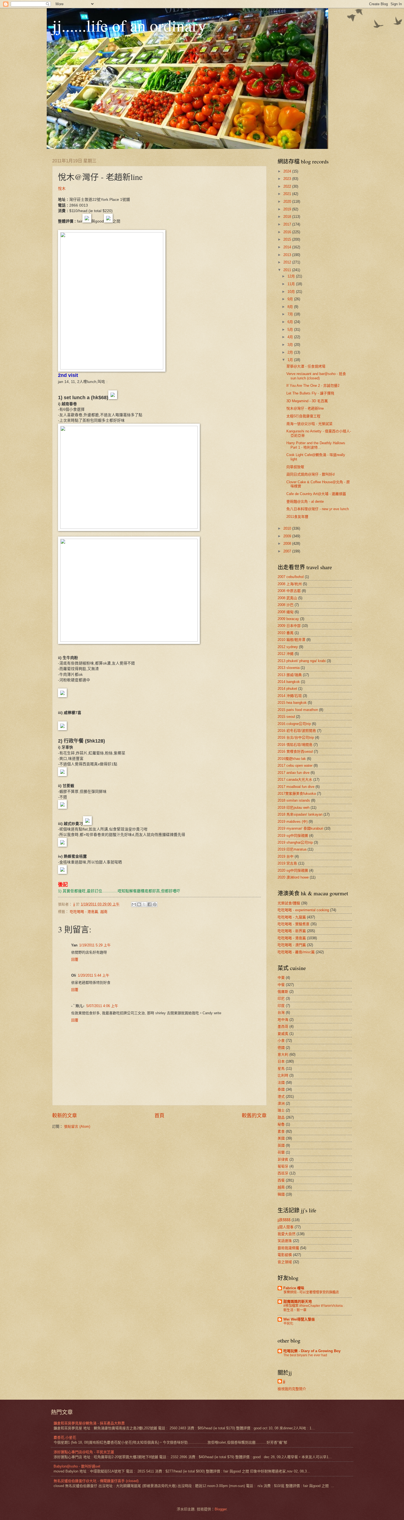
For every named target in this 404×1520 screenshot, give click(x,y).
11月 (291, 284)
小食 (281, 1040)
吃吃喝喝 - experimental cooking (303, 910)
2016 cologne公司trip (294, 724)
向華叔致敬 (295, 467)
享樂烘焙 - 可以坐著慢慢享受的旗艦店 (311, 1292)
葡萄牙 (283, 1166)
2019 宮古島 (287, 863)
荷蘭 (281, 1152)
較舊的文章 (254, 1115)
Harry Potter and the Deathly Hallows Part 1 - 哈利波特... (315, 445)
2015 (287, 239)
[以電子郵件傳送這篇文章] (134, 904)
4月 (290, 337)
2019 (287, 209)
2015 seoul (286, 717)
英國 (281, 1145)
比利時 (283, 1075)
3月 (290, 345)
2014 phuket (287, 689)
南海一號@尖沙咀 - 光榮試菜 (309, 424)
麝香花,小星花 (65, 1437)
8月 (290, 307)
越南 (103, 912)
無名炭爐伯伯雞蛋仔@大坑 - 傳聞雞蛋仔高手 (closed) (96, 1481)
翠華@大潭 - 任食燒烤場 (305, 366)
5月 (290, 329)
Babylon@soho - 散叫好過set (77, 1466)
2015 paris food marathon (298, 710)
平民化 (288, 1324)
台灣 (281, 1012)
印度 (281, 1006)
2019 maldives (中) (293, 821)
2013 (287, 255)
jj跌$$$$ (284, 1220)
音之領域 (285, 1262)
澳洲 (281, 1103)
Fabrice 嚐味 (293, 1288)
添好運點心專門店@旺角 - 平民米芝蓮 (84, 1452)
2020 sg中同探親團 (293, 870)
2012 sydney (288, 647)
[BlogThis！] (139, 904)
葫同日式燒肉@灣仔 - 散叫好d (310, 474)
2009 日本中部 (289, 626)
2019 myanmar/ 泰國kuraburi (300, 828)
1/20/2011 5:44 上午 (93, 975)
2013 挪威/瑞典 (290, 675)
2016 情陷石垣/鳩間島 (295, 745)
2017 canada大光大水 (295, 779)
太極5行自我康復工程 (303, 416)
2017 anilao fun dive (293, 773)
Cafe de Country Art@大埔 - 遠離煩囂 (316, 494)
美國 (281, 1138)
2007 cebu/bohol (291, 577)
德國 (281, 1048)
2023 (287, 179)
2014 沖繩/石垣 (290, 696)
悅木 (62, 189)
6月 (290, 322)
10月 (291, 292)
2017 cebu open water (295, 765)
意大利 (283, 1054)
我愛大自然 (286, 1234)
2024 (287, 171)
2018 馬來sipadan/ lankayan (300, 814)
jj (284, 1381)
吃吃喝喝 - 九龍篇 (292, 917)
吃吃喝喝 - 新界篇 (292, 931)
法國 (281, 1082)
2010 (287, 528)
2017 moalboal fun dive (296, 787)
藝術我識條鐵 (288, 1248)
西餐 (281, 1180)
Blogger (220, 1509)
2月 (290, 352)
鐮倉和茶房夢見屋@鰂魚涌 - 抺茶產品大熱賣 (89, 1423)
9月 (290, 299)
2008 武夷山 (287, 598)
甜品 (281, 1117)
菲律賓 (283, 1159)
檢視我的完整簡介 (292, 1389)
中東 (281, 978)
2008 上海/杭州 (290, 584)
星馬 (281, 1068)
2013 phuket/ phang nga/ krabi (302, 661)
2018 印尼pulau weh (293, 807)
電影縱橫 (285, 1255)
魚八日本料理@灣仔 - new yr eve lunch (317, 509)
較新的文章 (64, 1115)
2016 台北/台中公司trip (296, 737)
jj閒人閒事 (286, 1227)
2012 (287, 262)
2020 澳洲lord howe (293, 877)
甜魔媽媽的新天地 (297, 1301)
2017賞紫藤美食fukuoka (297, 793)
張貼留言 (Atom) (77, 1126)
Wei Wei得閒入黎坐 (299, 1319)
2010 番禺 (286, 633)
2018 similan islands (294, 800)
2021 (287, 194)
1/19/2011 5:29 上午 (95, 945)
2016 (287, 232)
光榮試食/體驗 (289, 903)
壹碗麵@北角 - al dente (305, 501)
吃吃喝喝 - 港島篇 (84, 912)
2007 (287, 551)
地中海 (283, 1020)
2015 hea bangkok (292, 703)
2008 (287, 543)
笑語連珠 (285, 1241)
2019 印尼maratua (292, 849)
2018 (287, 217)
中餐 (281, 985)
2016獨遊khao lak (292, 759)
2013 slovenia (289, 668)
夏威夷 (283, 1034)
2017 (287, 224)
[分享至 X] (144, 904)
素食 (281, 1131)
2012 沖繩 (286, 654)
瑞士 (281, 1110)
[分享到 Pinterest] (154, 904)
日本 (281, 1061)
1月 (290, 360)
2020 (287, 201)
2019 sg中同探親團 (293, 835)
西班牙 (283, 1173)
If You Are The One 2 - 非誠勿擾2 (312, 386)
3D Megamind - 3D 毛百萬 (307, 401)
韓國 (281, 1194)
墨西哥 (283, 1026)
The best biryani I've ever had (305, 1355)
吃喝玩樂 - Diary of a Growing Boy (312, 1351)
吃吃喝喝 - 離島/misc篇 (296, 952)
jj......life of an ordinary (129, 25)
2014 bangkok (289, 682)
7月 (290, 314)
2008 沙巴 (286, 605)
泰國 (281, 1089)
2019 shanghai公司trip (295, 842)
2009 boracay (288, 619)
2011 (287, 270)
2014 (287, 247)
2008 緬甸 (286, 612)
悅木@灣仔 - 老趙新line (305, 408)
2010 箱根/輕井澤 (291, 640)
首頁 (159, 1115)
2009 (287, 536)
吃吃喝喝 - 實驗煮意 (293, 924)
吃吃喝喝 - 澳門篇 (292, 945)
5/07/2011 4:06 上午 (102, 1006)
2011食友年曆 (297, 517)
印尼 (281, 998)
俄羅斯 (283, 992)
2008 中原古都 (289, 591)
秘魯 (281, 1124)
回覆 (74, 959)
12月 (291, 276)
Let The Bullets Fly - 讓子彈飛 (310, 393)
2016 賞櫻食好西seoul (295, 751)
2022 (287, 186)
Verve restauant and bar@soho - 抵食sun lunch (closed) (316, 376)
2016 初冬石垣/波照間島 (297, 731)
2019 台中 (286, 856)
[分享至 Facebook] (149, 904)
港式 (281, 1096)
